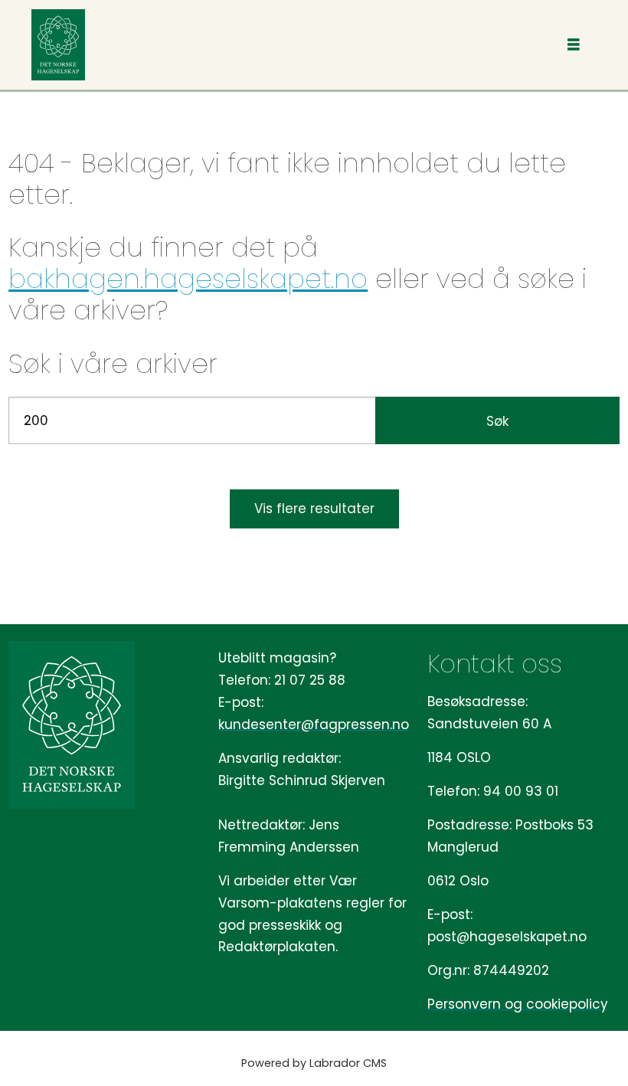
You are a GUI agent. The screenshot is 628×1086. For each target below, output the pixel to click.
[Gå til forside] (58, 44)
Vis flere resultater (314, 508)
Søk (497, 421)
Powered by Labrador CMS (314, 1063)
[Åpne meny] (573, 45)
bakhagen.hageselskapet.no (188, 278)
